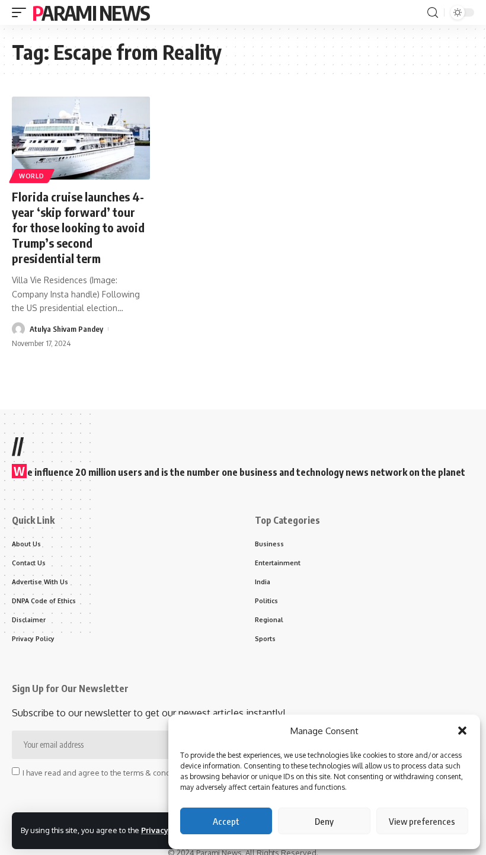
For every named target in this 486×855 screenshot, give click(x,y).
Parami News (90, 12)
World (31, 176)
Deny (324, 821)
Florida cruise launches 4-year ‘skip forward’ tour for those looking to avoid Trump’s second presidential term (78, 227)
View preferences (422, 821)
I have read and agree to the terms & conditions (106, 772)
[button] (462, 730)
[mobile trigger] (22, 12)
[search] (432, 13)
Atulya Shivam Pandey (66, 329)
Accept (226, 821)
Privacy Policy (167, 830)
